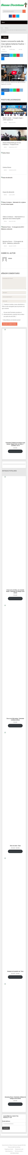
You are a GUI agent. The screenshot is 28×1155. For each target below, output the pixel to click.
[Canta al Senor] (14, 158)
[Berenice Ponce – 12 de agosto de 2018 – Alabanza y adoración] (14, 232)
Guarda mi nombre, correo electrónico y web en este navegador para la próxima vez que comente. (13, 306)
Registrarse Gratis (9, 1149)
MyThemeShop (16, 1147)
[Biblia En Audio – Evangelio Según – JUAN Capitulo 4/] (14, 109)
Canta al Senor (7, 167)
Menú (3, 22)
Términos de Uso (19, 1151)
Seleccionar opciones (15, 451)
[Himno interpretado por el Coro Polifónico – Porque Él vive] (14, 134)
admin (3, 49)
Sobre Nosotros (9, 1151)
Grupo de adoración (8, 192)
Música (5, 37)
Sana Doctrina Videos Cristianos (9, 1145)
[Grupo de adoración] (14, 183)
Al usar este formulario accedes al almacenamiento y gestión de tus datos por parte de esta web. (14, 314)
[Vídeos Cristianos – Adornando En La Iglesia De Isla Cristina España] (14, 208)
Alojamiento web (19, 1149)
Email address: (6, 1121)
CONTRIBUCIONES (14, 1153)
